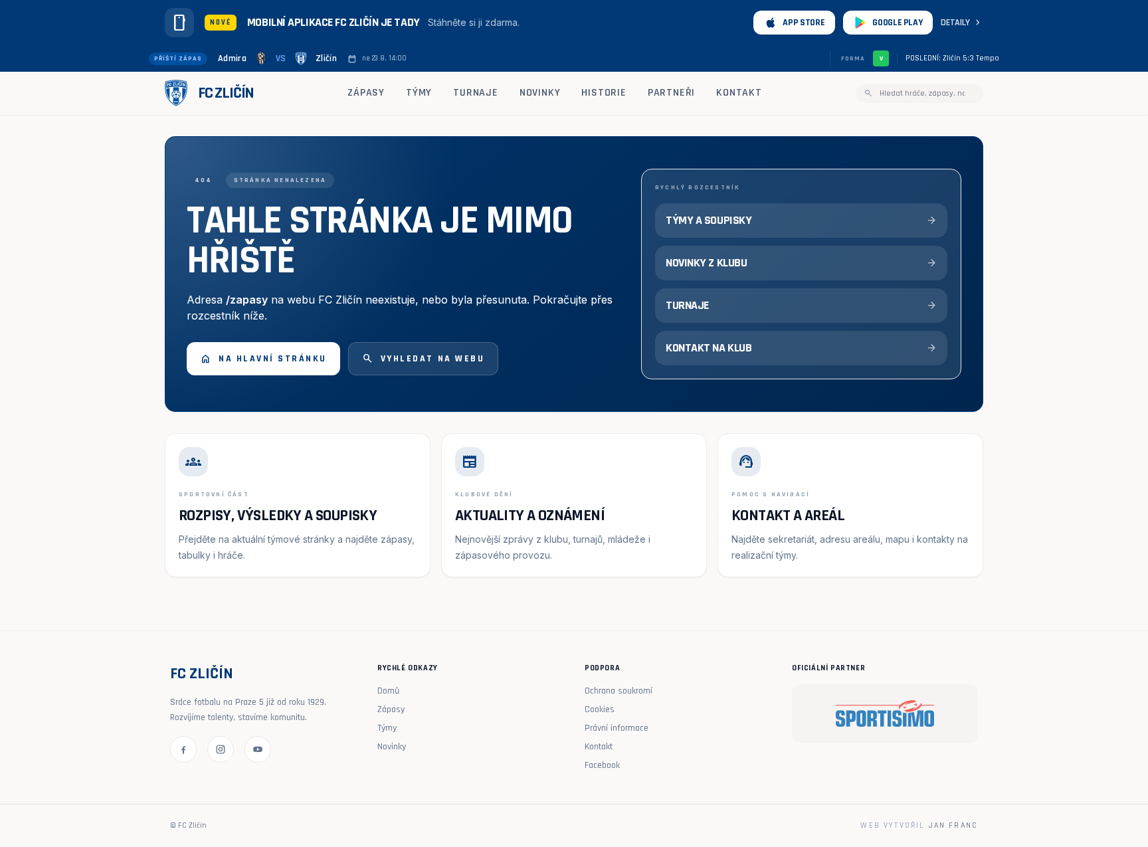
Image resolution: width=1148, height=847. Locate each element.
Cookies (600, 709)
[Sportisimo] (885, 713)
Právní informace (616, 728)
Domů (388, 691)
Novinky (540, 93)
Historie (603, 93)
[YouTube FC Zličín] (257, 749)
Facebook (602, 765)
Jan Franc (953, 825)
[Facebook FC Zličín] (183, 749)
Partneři (671, 93)
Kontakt (739, 93)
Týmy (419, 93)
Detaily (962, 22)
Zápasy (366, 93)
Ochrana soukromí (618, 691)
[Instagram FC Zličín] (220, 749)
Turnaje (475, 93)
